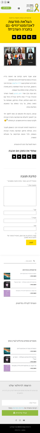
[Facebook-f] (2, 2)
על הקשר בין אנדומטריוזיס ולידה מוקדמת (26, 291)
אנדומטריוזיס (27, 18)
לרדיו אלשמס (16, 83)
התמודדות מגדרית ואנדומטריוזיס (28, 273)
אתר (34, 226)
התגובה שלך (31, 185)
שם (34, 210)
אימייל (33, 218)
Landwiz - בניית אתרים (20, 430)
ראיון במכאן (18, 93)
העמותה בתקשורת (19, 18)
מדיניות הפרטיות (18, 408)
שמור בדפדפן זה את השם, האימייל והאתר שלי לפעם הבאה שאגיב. (21, 236)
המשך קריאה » (33, 276)
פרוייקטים (11, 18)
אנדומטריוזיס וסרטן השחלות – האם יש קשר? (25, 282)
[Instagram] (5, 2)
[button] (19, 8)
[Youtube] (8, 2)
